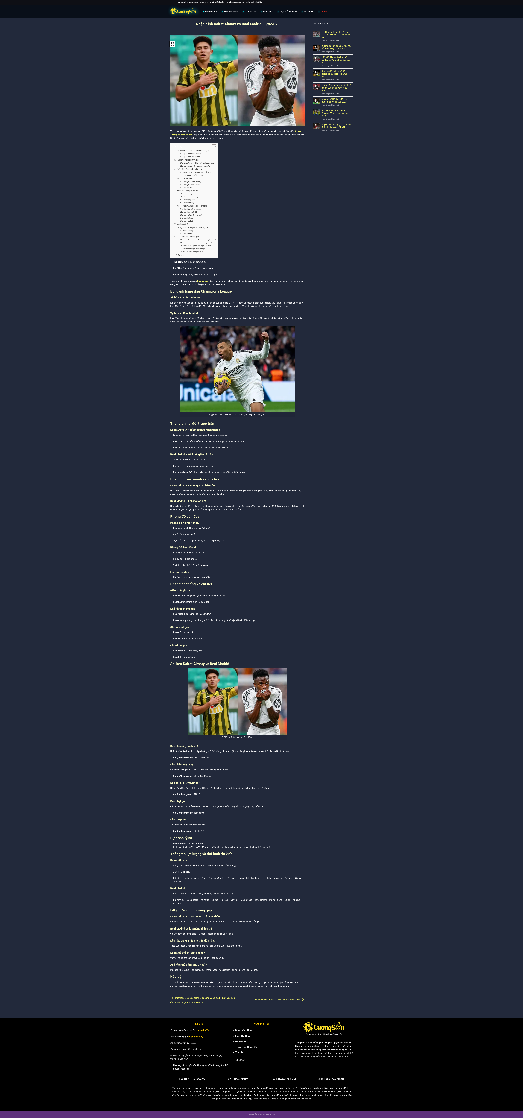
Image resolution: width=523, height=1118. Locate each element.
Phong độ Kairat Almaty (192, 182)
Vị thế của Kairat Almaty (192, 154)
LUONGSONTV (211, 12)
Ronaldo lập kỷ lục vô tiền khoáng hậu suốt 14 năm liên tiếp (336, 74)
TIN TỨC (323, 12)
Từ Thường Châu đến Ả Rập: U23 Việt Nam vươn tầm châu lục (336, 35)
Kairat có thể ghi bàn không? (194, 249)
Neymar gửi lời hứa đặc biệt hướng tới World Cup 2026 (335, 100)
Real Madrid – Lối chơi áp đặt (194, 175)
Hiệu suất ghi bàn (189, 194)
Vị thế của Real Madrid (191, 157)
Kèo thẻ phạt (188, 221)
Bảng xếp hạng (231, 12)
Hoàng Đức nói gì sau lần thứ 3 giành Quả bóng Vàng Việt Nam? (337, 88)
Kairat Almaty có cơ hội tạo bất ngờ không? (199, 240)
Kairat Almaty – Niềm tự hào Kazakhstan (198, 163)
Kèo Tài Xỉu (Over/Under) (192, 215)
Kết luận (181, 255)
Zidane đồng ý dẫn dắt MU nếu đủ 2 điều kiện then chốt (336, 47)
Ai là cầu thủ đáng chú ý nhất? (194, 252)
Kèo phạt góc (188, 218)
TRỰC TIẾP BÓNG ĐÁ (288, 12)
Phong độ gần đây (184, 178)
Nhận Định (309, 12)
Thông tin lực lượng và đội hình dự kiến (193, 227)
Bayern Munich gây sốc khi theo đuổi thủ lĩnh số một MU (337, 125)
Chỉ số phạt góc (189, 200)
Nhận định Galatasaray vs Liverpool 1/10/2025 (278, 999)
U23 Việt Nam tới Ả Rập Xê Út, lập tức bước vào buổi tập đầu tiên (336, 60)
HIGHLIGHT (268, 12)
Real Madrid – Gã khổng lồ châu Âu (196, 166)
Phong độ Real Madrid (191, 185)
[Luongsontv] (183, 11)
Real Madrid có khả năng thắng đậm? (197, 243)
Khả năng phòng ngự (191, 197)
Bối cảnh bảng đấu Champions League (193, 151)
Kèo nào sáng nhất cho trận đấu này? (197, 246)
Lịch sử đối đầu (189, 187)
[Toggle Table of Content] (212, 146)
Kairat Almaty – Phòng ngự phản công (197, 172)
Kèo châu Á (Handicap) (192, 209)
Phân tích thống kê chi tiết (187, 191)
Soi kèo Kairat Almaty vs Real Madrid (192, 206)
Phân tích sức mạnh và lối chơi (189, 169)
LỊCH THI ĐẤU (250, 12)
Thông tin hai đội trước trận (188, 160)
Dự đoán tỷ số (182, 224)
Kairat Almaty (188, 231)
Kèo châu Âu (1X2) (190, 212)
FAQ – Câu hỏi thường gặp (188, 237)
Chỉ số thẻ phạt (188, 203)
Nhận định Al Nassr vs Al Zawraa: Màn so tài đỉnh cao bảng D (335, 113)
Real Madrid (187, 234)
